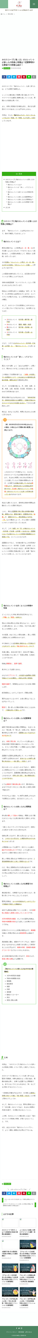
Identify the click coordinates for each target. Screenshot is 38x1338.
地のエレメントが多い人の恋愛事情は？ (20, 197)
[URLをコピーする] (34, 77)
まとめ (7, 207)
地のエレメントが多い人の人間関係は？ (20, 199)
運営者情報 (21, 1332)
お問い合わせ (28, 1332)
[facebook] (17, 1328)
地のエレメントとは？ (15, 184)
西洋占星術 (7, 68)
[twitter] (19, 1328)
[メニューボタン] (34, 4)
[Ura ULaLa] (19, 4)
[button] (4, 77)
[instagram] (21, 1328)
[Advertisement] (19, 36)
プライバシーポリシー (11, 1332)
